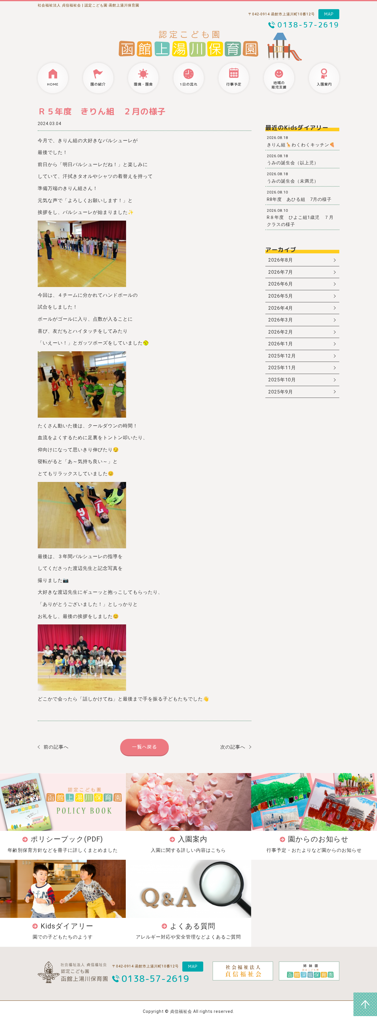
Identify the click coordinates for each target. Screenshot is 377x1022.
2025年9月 (280, 392)
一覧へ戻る (144, 747)
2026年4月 (280, 308)
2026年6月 (280, 284)
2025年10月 (282, 380)
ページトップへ (365, 1004)
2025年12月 (282, 356)
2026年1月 (280, 344)
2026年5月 (280, 296)
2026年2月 (280, 332)
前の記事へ (56, 747)
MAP (328, 14)
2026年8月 (280, 260)
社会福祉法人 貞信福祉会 (59, 5)
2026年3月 (280, 320)
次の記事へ (232, 747)
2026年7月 (280, 272)
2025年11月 (282, 367)
